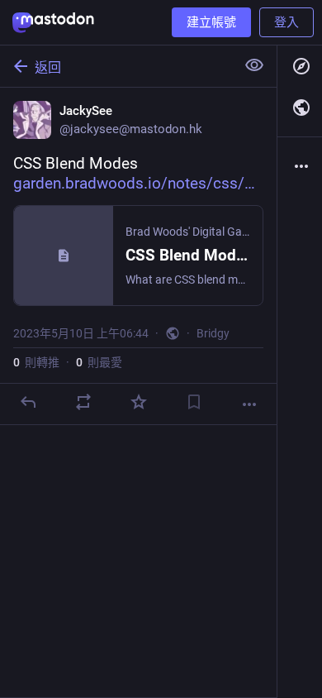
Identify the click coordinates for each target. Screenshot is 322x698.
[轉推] (83, 402)
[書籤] (194, 402)
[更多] (249, 404)
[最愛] (139, 402)
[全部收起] (254, 65)
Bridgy (213, 333)
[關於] (299, 166)
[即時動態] (299, 107)
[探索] (299, 66)
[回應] (28, 402)
